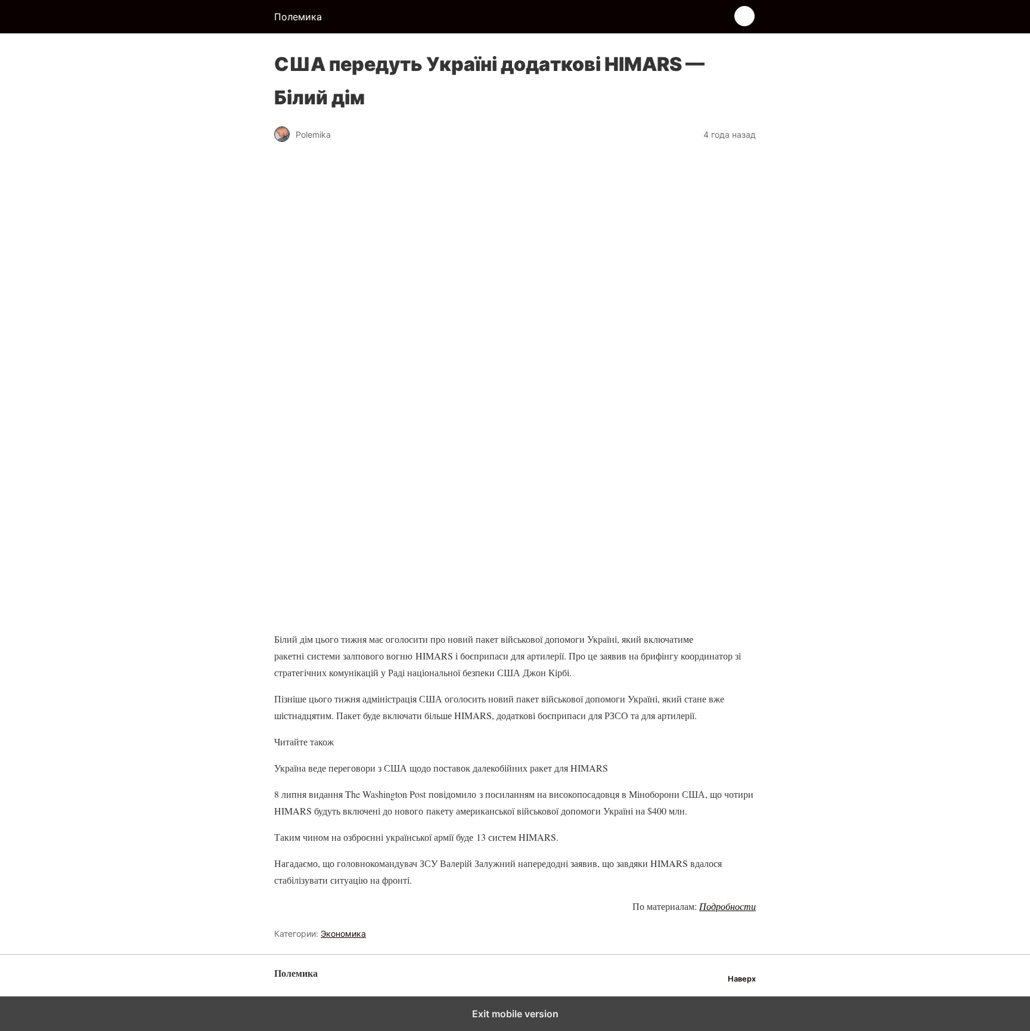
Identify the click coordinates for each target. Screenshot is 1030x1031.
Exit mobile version (515, 1014)
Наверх (742, 978)
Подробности (727, 906)
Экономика (343, 933)
